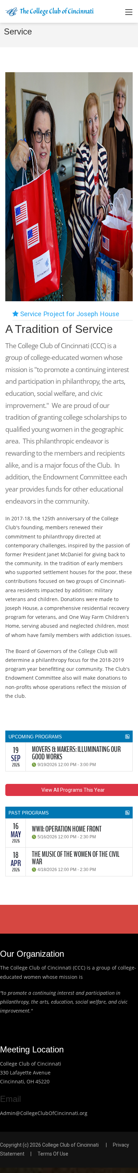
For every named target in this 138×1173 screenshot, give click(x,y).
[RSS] (127, 736)
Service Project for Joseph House (68, 314)
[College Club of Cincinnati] (49, 11)
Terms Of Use (53, 1154)
